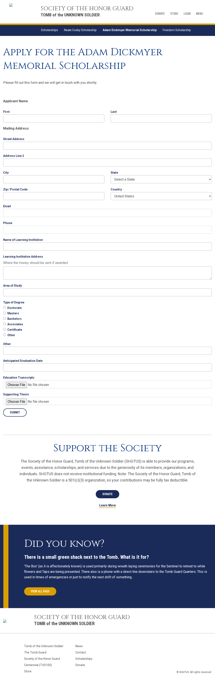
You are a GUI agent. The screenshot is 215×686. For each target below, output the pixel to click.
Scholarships (49, 30)
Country (116, 189)
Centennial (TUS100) (38, 665)
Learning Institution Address (23, 256)
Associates (15, 324)
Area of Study (12, 285)
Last (114, 111)
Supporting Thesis (16, 394)
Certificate (14, 329)
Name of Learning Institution (23, 239)
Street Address (13, 139)
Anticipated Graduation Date (23, 360)
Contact (80, 652)
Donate (160, 13)
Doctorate (14, 308)
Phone (7, 223)
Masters (13, 313)
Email (7, 206)
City (6, 172)
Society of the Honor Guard (42, 658)
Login (187, 13)
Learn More (107, 505)
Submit (15, 412)
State (114, 172)
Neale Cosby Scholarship (80, 30)
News (79, 646)
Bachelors (14, 318)
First (6, 111)
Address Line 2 (13, 155)
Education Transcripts (18, 377)
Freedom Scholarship (177, 30)
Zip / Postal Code (15, 189)
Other (11, 335)
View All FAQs (40, 591)
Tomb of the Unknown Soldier (43, 646)
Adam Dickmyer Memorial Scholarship (130, 30)
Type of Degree (13, 302)
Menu (199, 13)
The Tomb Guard (35, 652)
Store (174, 13)
